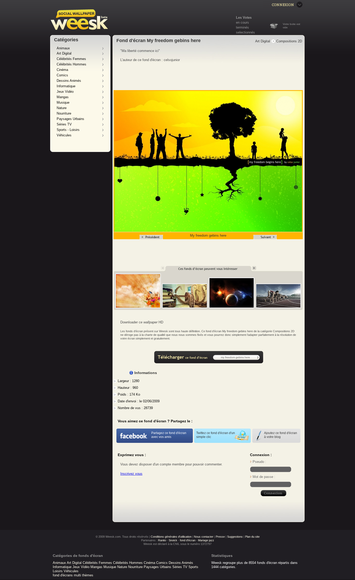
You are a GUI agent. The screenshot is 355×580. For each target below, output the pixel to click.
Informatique (66, 86)
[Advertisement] (208, 76)
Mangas (63, 97)
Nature (62, 108)
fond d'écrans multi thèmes (73, 575)
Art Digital (64, 53)
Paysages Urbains (70, 119)
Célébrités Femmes (71, 59)
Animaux (63, 48)
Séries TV (64, 124)
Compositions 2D (289, 41)
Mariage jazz (206, 540)
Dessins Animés (69, 81)
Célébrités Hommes (71, 64)
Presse (220, 536)
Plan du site (252, 536)
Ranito (162, 540)
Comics (62, 75)
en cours (242, 22)
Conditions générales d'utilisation (171, 536)
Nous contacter (203, 536)
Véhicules (64, 135)
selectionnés (245, 32)
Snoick (173, 540)
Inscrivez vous (131, 474)
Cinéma (62, 70)
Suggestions (235, 536)
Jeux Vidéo (65, 92)
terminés (242, 27)
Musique (63, 102)
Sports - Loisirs (68, 130)
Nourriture (64, 113)
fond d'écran (187, 540)
